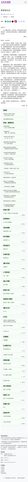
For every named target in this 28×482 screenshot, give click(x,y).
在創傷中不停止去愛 (8, 354)
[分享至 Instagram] (15, 21)
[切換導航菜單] (25, 2)
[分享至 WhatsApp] (6, 21)
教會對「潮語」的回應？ (9, 302)
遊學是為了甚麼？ (7, 363)
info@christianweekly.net (9, 462)
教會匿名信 (6, 257)
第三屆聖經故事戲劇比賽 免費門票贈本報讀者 (9, 205)
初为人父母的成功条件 (8, 398)
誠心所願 (5, 284)
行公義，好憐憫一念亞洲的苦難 (10, 213)
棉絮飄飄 (5, 340)
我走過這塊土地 (7, 349)
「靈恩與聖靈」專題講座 (9, 186)
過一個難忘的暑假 (7, 375)
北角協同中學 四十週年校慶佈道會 (8, 173)
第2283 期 (3, 14)
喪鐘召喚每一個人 (7, 231)
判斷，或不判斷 (7, 389)
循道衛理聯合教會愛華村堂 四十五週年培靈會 (9, 143)
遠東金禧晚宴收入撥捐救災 (9, 201)
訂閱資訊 (2, 468)
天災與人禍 (6, 331)
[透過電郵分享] (8, 21)
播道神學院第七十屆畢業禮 (9, 177)
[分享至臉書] (10, 21)
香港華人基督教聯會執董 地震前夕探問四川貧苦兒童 (9, 321)
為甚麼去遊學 (6, 380)
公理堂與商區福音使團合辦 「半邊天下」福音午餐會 (9, 153)
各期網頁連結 (3, 473)
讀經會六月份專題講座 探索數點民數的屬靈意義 (9, 182)
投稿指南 (2, 471)
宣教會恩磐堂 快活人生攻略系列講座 (9, 127)
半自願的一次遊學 (7, 369)
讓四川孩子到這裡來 (8, 325)
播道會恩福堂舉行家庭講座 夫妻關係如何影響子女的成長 (10, 148)
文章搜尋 (2, 470)
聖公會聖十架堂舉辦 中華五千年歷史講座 (8, 158)
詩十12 (5, 311)
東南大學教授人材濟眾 (8, 293)
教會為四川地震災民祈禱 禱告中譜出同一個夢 (9, 114)
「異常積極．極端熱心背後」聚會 (11, 168)
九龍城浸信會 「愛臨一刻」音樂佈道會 (9, 132)
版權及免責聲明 (21, 478)
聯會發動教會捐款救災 (8, 119)
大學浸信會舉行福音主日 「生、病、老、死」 (9, 137)
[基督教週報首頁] (6, 2)
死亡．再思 (6, 275)
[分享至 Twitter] (13, 21)
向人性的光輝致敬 (7, 222)
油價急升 (5, 266)
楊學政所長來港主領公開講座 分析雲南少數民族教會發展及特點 (11, 191)
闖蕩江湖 (5, 249)
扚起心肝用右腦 (7, 416)
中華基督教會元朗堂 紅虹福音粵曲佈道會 (8, 164)
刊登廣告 (2, 467)
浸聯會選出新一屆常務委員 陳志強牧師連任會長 (9, 196)
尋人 (4, 407)
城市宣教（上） (7, 240)
